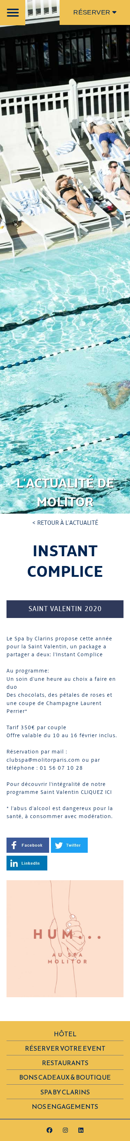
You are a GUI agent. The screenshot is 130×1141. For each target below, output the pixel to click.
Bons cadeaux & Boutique (65, 1077)
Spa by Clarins (65, 1092)
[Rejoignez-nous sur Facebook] (49, 1131)
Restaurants (65, 1063)
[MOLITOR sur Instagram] (65, 1131)
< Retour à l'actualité (65, 523)
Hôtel (65, 1034)
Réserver (92, 12)
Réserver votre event (65, 1048)
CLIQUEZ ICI (96, 792)
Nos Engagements (65, 1106)
